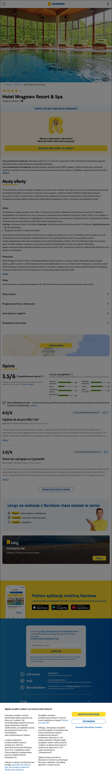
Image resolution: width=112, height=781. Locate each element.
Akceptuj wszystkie (90, 715)
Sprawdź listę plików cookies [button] (89, 727)
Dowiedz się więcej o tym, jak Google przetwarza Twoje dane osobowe (18, 767)
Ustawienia (94, 722)
